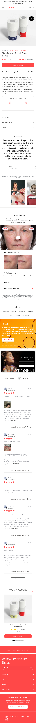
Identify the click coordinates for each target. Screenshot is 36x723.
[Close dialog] (34, 351)
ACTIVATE (26, 365)
